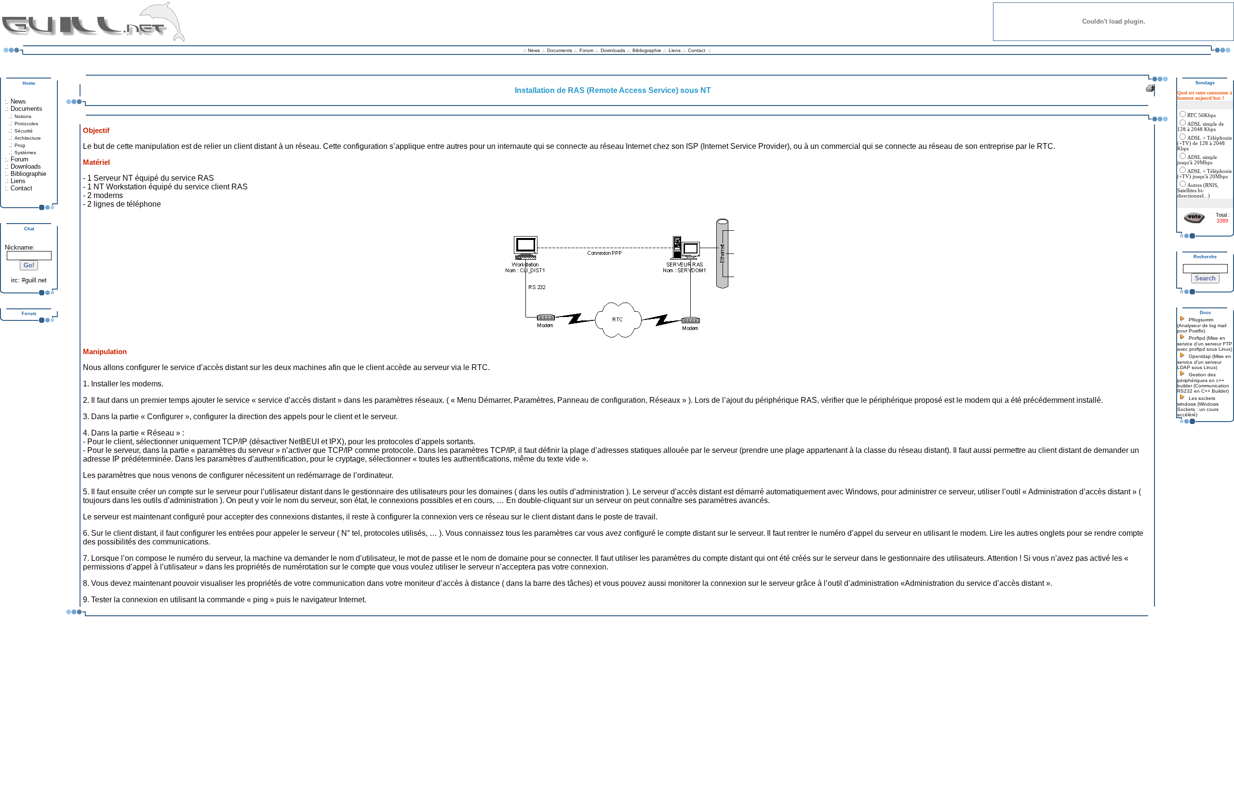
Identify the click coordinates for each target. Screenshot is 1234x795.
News (534, 50)
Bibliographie (646, 50)
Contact (696, 50)
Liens (675, 50)
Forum (586, 50)
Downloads (614, 50)
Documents (559, 50)
